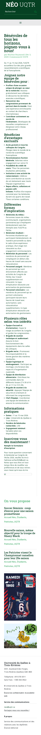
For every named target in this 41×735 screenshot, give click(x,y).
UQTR (17, 521)
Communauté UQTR (19, 57)
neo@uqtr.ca (9, 707)
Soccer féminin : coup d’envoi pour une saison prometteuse (19, 510)
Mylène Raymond (16, 54)
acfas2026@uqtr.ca (20, 460)
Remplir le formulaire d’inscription (13, 446)
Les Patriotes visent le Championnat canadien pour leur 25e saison (19, 555)
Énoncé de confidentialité (14, 693)
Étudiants (21, 517)
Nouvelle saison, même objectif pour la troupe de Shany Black (19, 533)
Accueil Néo (10, 517)
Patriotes (8, 521)
